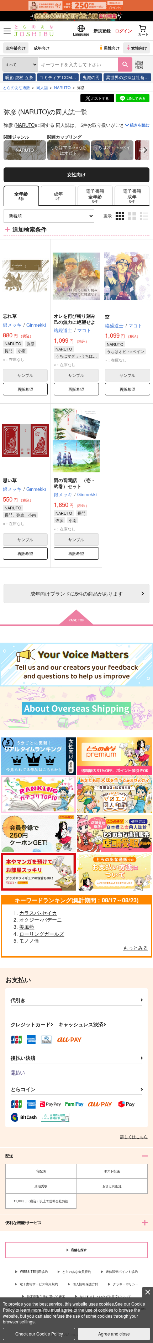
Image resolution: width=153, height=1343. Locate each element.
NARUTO (33, 111)
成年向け (41, 48)
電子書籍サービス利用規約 (39, 1284)
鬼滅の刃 (91, 77)
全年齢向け (16, 48)
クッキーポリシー (125, 1284)
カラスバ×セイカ (38, 912)
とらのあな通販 (16, 87)
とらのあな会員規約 (76, 1271)
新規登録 (102, 30)
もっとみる (135, 947)
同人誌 (42, 87)
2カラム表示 (132, 221)
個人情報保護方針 (85, 1284)
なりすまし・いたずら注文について (105, 1296)
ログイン (123, 30)
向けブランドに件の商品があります (76, 593)
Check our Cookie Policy (39, 1334)
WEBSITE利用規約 (34, 1271)
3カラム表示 (120, 221)
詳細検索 (139, 64)
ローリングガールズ (41, 933)
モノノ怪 (29, 940)
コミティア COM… (57, 77)
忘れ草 (10, 315)
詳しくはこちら (134, 1136)
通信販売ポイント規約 (122, 1271)
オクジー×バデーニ (40, 919)
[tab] (58, 196)
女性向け (139, 48)
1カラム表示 (144, 221)
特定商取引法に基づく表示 (46, 1296)
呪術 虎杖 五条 (19, 77)
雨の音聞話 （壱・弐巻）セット (74, 483)
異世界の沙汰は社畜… (127, 77)
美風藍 (26, 926)
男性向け (112, 48)
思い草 (10, 480)
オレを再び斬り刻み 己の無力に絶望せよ (74, 318)
